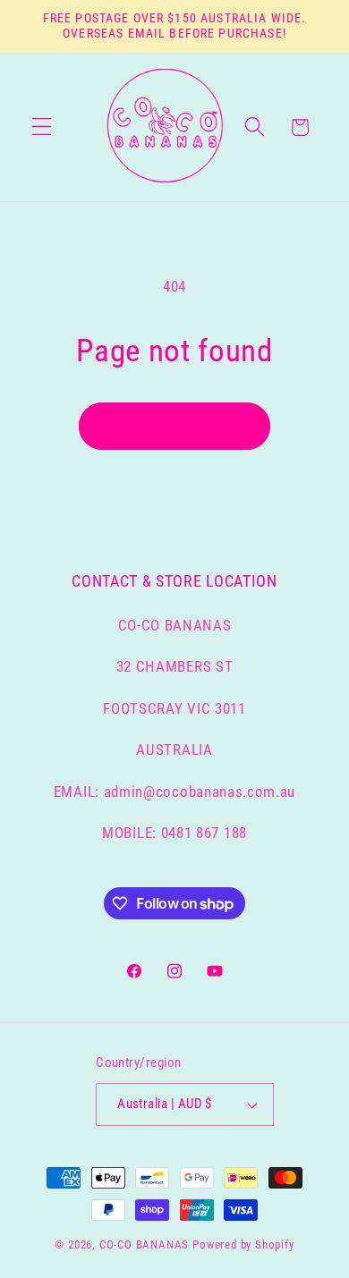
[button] (41, 127)
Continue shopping (175, 426)
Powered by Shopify (243, 1244)
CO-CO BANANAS (144, 1244)
